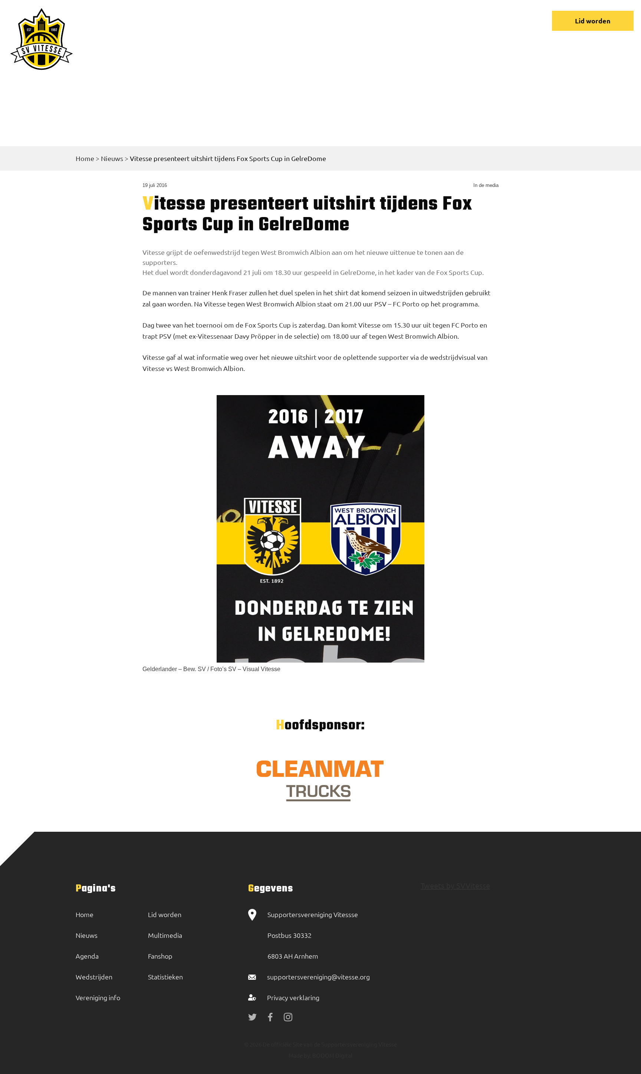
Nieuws (202, 21)
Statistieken (165, 976)
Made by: (300, 1055)
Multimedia (165, 935)
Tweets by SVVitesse (455, 885)
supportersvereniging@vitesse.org (318, 976)
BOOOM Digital (331, 1055)
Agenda (87, 956)
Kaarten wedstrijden (457, 21)
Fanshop (160, 956)
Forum (363, 21)
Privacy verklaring (293, 997)
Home (164, 21)
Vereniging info (311, 21)
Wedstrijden (251, 21)
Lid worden (593, 20)
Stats (398, 21)
